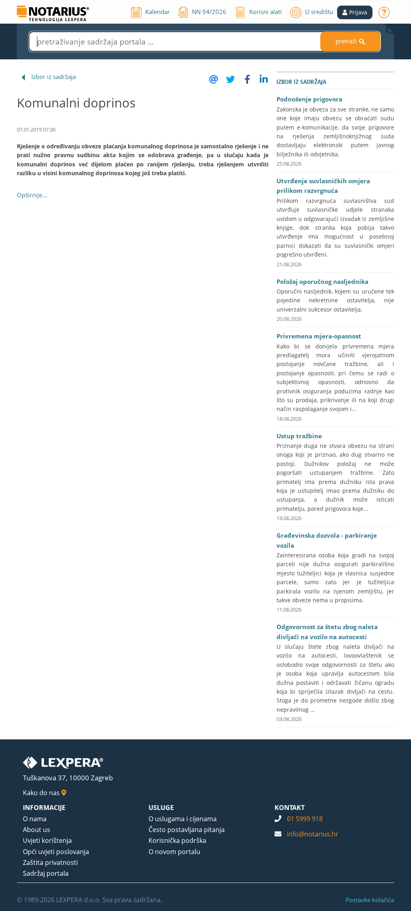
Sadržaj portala (46, 873)
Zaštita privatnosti (50, 862)
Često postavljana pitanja (187, 829)
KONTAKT (290, 807)
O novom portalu (174, 851)
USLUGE (161, 807)
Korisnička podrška (177, 840)
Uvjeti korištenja (47, 840)
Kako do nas (42, 792)
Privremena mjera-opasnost (319, 336)
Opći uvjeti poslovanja (56, 851)
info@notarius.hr (312, 834)
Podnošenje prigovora (309, 99)
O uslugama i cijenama (183, 818)
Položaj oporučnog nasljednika (322, 281)
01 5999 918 (305, 818)
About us (36, 829)
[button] (354, 12)
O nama (35, 818)
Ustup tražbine (299, 436)
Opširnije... (32, 195)
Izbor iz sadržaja (53, 77)
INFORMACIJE (44, 807)
